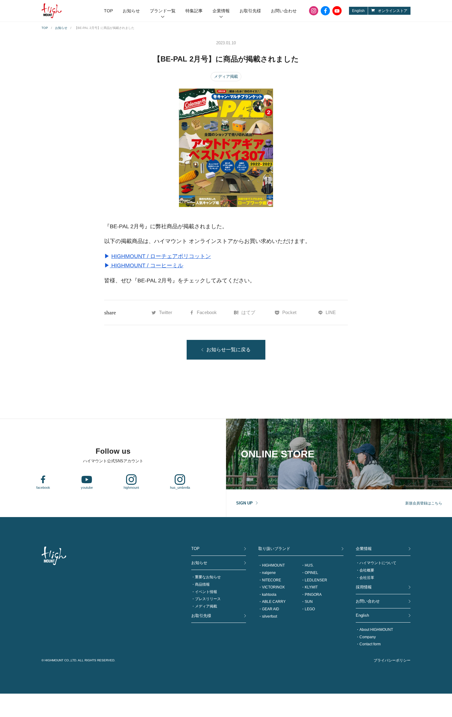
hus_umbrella (180, 487)
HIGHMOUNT (273, 565)
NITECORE (271, 580)
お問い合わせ (284, 10)
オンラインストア (392, 11)
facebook (325, 10)
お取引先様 (250, 10)
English (358, 11)
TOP (108, 10)
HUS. (309, 565)
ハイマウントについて (377, 563)
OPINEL (311, 573)
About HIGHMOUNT (376, 629)
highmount (131, 487)
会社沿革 (366, 578)
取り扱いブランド (274, 549)
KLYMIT (311, 587)
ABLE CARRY (274, 601)
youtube (337, 10)
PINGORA (313, 594)
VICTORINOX (273, 587)
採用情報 (364, 587)
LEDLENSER (316, 580)
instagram (313, 10)
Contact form (370, 644)
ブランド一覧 (163, 10)
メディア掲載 (226, 76)
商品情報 (202, 584)
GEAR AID (270, 609)
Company (367, 637)
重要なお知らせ (208, 577)
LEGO (310, 609)
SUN (309, 601)
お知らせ (131, 10)
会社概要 (366, 570)
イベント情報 (206, 592)
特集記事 (194, 10)
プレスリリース (208, 599)
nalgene (269, 573)
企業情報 (221, 10)
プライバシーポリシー (392, 660)
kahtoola (269, 594)
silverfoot (269, 616)
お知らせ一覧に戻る (228, 349)
